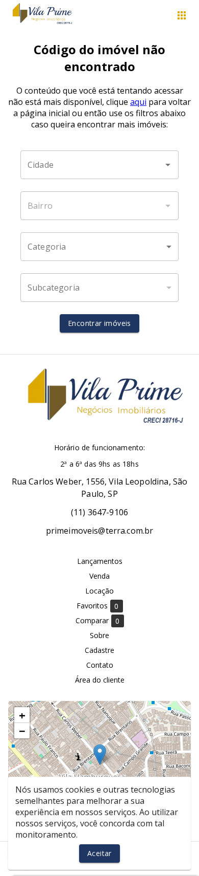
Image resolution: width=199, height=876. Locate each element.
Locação (99, 591)
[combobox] (99, 164)
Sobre (99, 635)
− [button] (22, 730)
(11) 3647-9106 (99, 512)
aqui (138, 101)
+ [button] (22, 714)
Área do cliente (100, 680)
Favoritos (98, 606)
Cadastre (99, 650)
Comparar (98, 621)
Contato (99, 665)
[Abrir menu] (181, 15)
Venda (99, 576)
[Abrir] (168, 165)
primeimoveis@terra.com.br (100, 530)
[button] (99, 246)
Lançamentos (99, 561)
